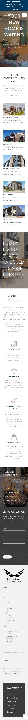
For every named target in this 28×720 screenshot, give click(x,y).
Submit (7, 557)
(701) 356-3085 (7, 660)
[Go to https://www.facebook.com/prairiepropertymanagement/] (14, 592)
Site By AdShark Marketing (12, 673)
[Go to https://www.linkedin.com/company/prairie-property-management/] (14, 595)
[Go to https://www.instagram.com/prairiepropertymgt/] (14, 597)
